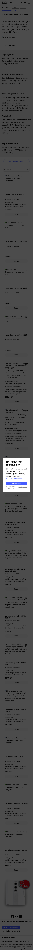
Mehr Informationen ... (14, 479)
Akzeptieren (16, 483)
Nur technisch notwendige (10, 487)
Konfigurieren (23, 487)
